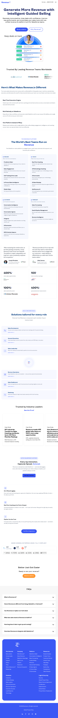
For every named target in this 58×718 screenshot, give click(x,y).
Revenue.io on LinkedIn (22, 714)
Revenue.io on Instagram (32, 714)
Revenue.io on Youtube (36, 714)
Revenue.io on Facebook (26, 714)
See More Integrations (29, 531)
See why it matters (29, 475)
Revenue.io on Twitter (29, 714)
